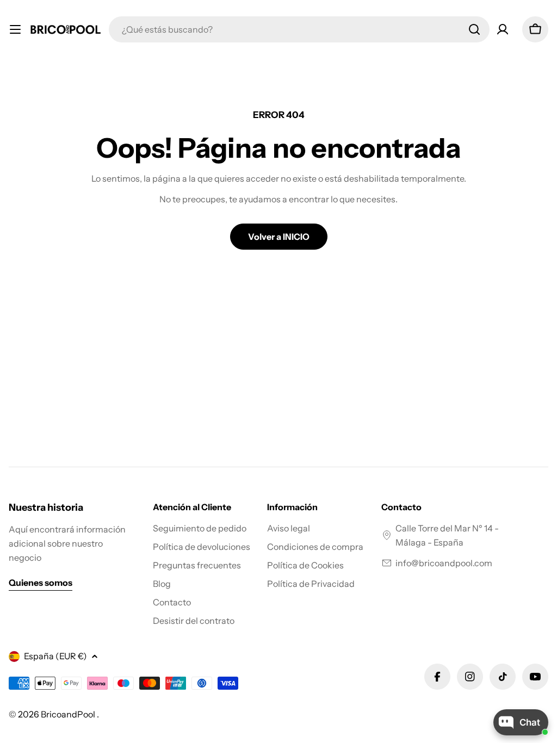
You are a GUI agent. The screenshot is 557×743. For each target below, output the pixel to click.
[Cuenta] (502, 29)
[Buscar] (474, 29)
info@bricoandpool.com (443, 563)
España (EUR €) (55, 656)
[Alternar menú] (15, 29)
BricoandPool (69, 714)
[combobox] (299, 29)
